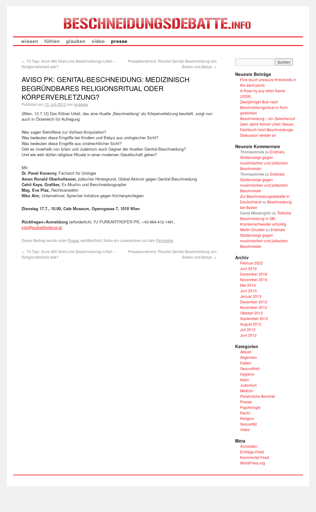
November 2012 (253, 307)
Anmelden (248, 446)
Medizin (246, 390)
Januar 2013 (250, 296)
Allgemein (248, 357)
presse (119, 41)
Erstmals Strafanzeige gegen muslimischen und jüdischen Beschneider (264, 160)
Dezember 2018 (253, 274)
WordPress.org (252, 462)
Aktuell (246, 351)
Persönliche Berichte (257, 396)
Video (245, 429)
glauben (75, 41)
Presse (73, 240)
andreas (81, 104)
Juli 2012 (248, 329)
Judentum (248, 385)
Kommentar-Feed (254, 457)
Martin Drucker (252, 229)
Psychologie (250, 407)
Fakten (246, 362)
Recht (245, 412)
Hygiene (247, 374)
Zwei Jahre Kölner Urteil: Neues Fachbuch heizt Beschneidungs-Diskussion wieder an (267, 129)
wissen (29, 41)
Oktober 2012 (251, 312)
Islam (244, 379)
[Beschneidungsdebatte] (158, 23)
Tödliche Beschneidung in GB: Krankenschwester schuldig (265, 218)
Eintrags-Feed (252, 451)
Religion (247, 418)
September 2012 (254, 318)
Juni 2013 (248, 290)
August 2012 (250, 324)
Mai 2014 (248, 285)
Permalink (164, 240)
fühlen (52, 41)
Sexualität (248, 424)
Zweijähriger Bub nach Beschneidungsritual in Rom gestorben (264, 107)
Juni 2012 (248, 335)
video (98, 41)
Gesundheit (250, 368)
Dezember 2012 (253, 301)
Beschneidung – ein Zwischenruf (267, 118)
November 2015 (253, 279)
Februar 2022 (251, 262)
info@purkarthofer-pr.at (42, 227)
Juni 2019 (248, 268)
